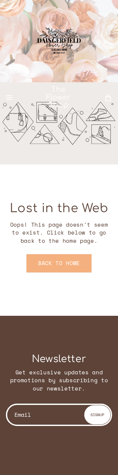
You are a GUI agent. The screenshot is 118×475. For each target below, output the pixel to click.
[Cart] (108, 97)
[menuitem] (108, 97)
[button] (9, 97)
